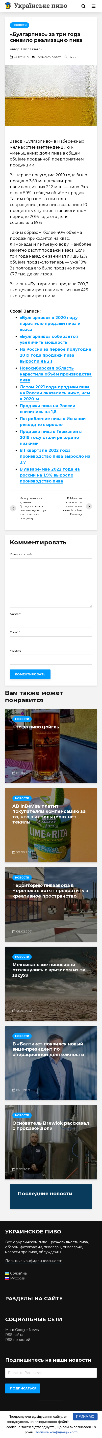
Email (15, 632)
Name (15, 613)
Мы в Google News (22, 1330)
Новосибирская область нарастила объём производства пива (56, 374)
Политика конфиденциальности (33, 1261)
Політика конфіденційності (56, 1432)
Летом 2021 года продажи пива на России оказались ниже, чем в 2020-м (55, 393)
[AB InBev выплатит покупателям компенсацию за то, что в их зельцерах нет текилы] (51, 825)
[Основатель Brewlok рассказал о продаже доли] (51, 1142)
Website (15, 650)
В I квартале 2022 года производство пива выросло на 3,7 (55, 456)
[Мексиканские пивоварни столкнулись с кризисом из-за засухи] (51, 984)
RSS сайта (14, 1334)
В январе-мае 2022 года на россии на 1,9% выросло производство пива (50, 475)
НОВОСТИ (19, 25)
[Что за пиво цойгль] (51, 746)
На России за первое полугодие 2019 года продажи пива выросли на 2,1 (55, 355)
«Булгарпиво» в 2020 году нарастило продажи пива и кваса (50, 323)
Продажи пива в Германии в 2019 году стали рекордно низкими (51, 437)
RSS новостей (17, 1339)
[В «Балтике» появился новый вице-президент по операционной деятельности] (51, 1063)
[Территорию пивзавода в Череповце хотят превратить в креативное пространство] (51, 904)
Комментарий (21, 554)
